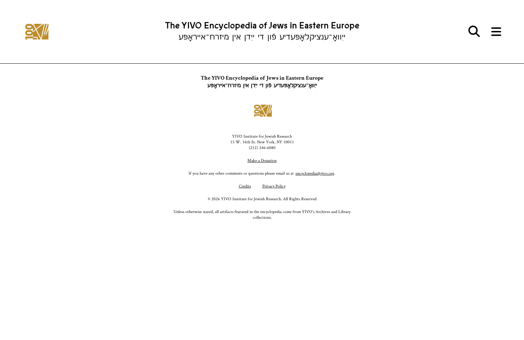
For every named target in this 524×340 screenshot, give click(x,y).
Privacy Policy (274, 185)
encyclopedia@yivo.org (315, 173)
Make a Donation (262, 160)
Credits (245, 185)
